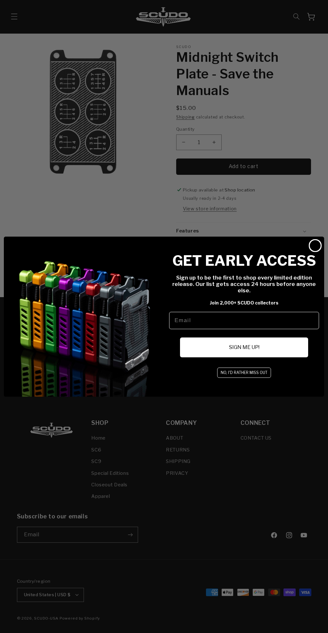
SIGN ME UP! (244, 347)
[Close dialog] (315, 245)
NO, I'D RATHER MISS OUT (244, 372)
